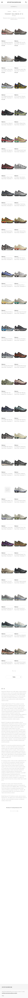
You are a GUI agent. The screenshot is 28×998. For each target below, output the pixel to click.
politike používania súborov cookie (9, 993)
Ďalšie (14, 677)
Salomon (15, 11)
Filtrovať (14, 6)
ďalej (3, 995)
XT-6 (19, 11)
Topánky (9, 11)
